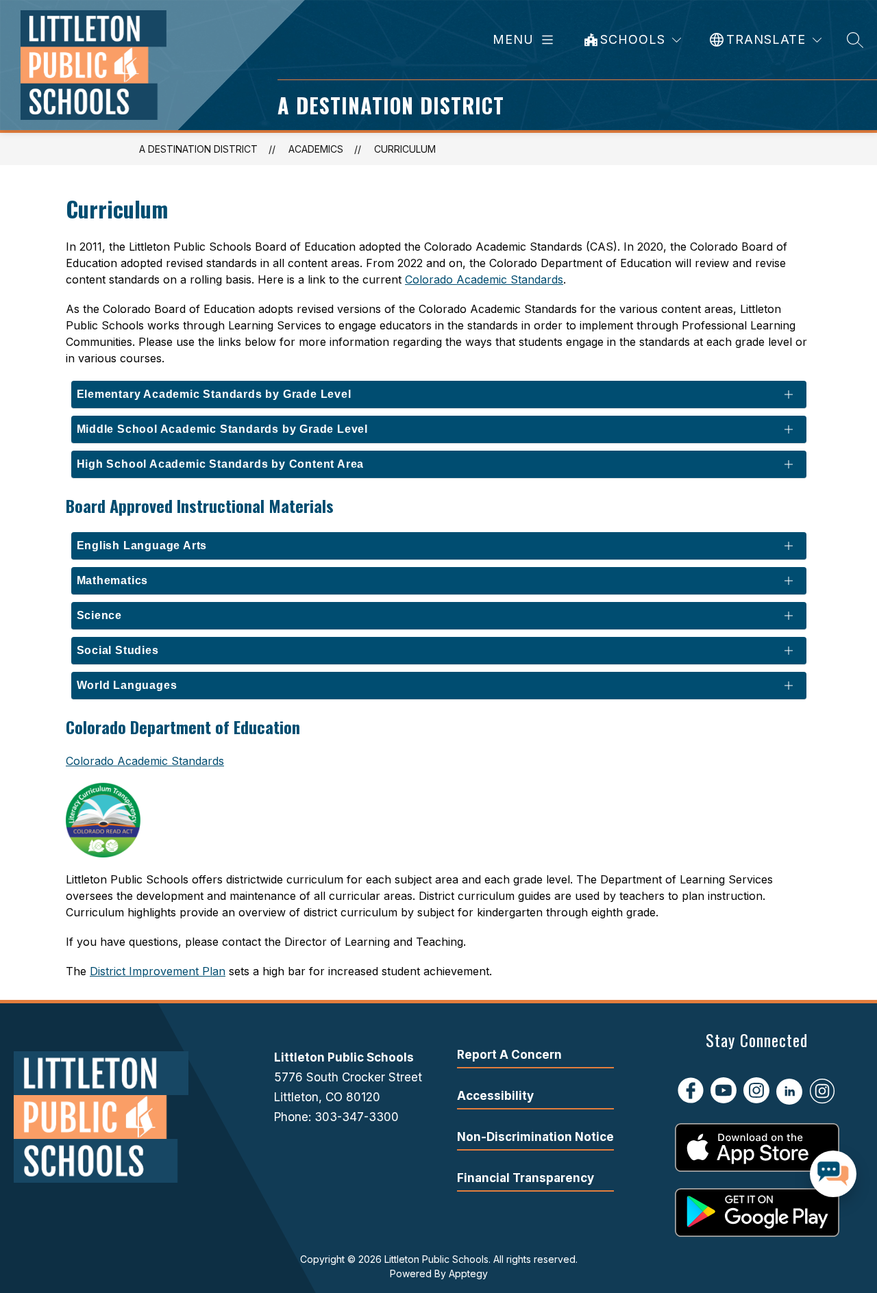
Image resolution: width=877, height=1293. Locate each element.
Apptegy (468, 1273)
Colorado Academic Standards (484, 279)
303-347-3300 (356, 1117)
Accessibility (495, 1096)
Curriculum (405, 149)
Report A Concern (509, 1055)
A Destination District (198, 149)
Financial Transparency (525, 1178)
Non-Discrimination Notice (535, 1137)
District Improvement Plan (157, 971)
